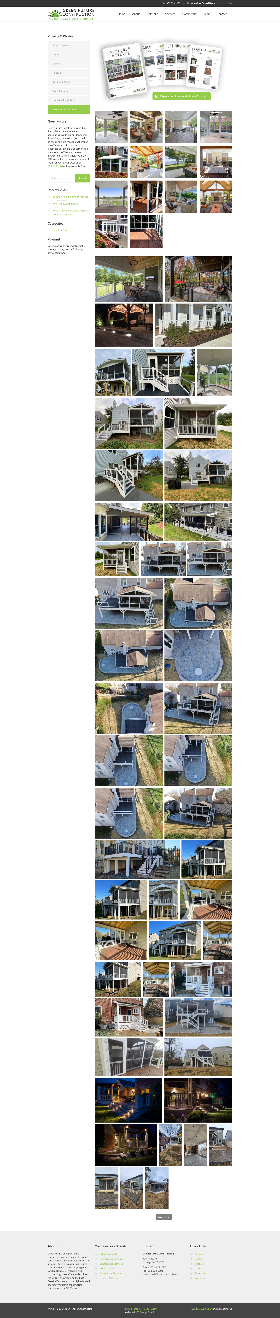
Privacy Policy (149, 1308)
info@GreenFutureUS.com (163, 1274)
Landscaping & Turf (63, 100)
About (136, 14)
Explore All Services (110, 1278)
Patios (56, 63)
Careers (199, 1254)
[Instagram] (226, 3)
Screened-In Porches (64, 109)
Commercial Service (110, 1273)
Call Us (198, 1268)
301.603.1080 (158, 1267)
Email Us (199, 1263)
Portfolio (152, 14)
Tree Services (60, 91)
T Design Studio (146, 1312)
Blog (207, 14)
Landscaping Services (111, 1263)
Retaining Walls (61, 81)
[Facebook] (223, 3)
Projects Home (60, 45)
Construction (59, 229)
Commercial (189, 14)
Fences (56, 72)
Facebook (200, 1273)
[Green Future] (71, 11)
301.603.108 (55, 166)
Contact (222, 14)
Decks (55, 54)
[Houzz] (230, 3)
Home (121, 14)
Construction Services (112, 1258)
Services (170, 14)
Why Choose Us (108, 1254)
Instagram (200, 1278)
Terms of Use (130, 1308)
